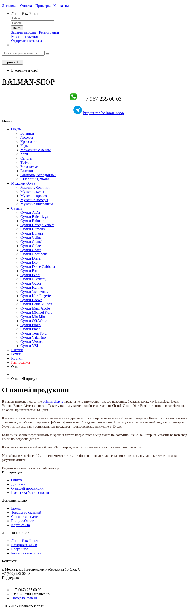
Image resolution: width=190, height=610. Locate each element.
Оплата (26, 6)
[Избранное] (3, 57)
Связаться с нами (24, 517)
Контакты (61, 6)
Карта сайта (20, 525)
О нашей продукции (27, 488)
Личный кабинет (24, 541)
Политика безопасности (30, 492)
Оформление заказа (26, 41)
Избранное (19, 549)
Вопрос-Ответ (22, 521)
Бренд (16, 508)
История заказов (24, 545)
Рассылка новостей (26, 553)
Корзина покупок (25, 36)
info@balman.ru (25, 598)
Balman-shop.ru (53, 401)
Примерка (43, 6)
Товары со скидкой (26, 512)
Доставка (9, 6)
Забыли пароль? (23, 32)
